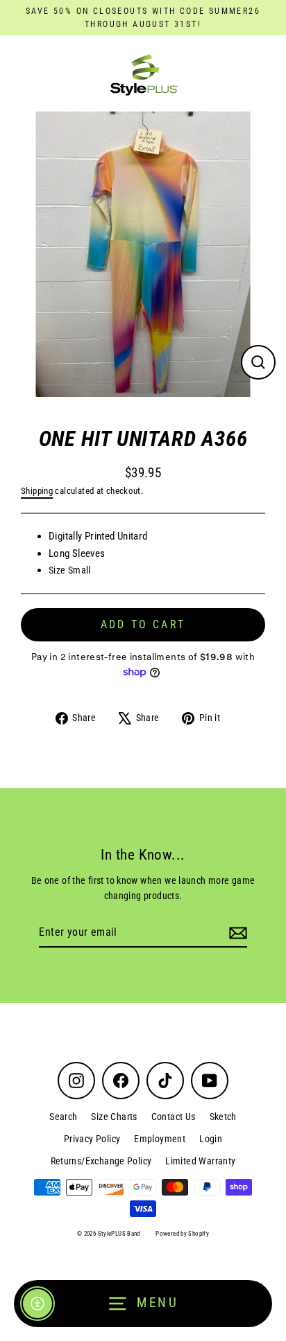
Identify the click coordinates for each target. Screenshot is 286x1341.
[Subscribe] (236, 933)
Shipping (37, 491)
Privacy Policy (92, 1138)
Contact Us (173, 1116)
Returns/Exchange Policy (101, 1160)
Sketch (223, 1116)
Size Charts (114, 1116)
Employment (159, 1138)
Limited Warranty (200, 1160)
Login (210, 1138)
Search (63, 1116)
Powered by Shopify (182, 1233)
